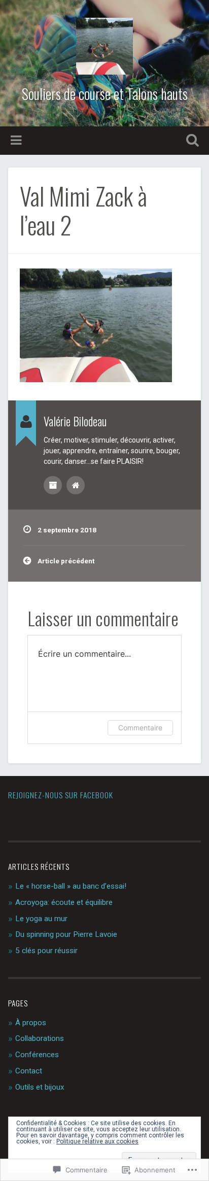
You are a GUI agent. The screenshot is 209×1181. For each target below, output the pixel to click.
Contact (28, 1070)
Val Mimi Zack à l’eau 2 (83, 210)
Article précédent (66, 561)
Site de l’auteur (75, 485)
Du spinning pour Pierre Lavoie (66, 934)
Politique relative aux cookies (97, 1141)
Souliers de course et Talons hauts (105, 93)
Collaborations (39, 1038)
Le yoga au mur (41, 918)
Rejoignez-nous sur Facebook (60, 795)
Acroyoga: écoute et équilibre (64, 902)
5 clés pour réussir (46, 950)
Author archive (53, 485)
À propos (30, 1022)
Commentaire (140, 727)
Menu (17, 140)
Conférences (37, 1054)
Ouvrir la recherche (190, 141)
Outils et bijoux (39, 1087)
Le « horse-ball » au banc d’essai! (70, 886)
